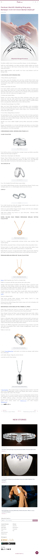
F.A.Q (2, 530)
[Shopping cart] (35, 1)
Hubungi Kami (3, 525)
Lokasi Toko (15, 525)
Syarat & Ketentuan (4, 532)
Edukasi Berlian (3, 527)
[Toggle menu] (1, 1)
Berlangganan (35, 520)
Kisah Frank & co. (15, 527)
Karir (13, 530)
